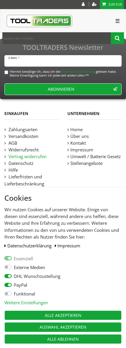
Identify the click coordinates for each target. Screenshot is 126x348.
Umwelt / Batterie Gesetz (95, 156)
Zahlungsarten (22, 129)
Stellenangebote (86, 163)
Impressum (68, 246)
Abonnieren (61, 89)
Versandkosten (22, 136)
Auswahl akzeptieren (63, 327)
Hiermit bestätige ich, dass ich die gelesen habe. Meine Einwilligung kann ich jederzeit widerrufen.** (63, 73)
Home (76, 129)
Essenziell (23, 259)
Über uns (79, 136)
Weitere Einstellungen (26, 303)
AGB (12, 143)
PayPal (20, 285)
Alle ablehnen (63, 339)
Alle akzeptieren (63, 315)
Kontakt (78, 143)
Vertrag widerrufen (27, 156)
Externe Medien (29, 267)
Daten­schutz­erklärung (30, 246)
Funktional (24, 294)
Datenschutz (20, 163)
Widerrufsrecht (23, 150)
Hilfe (12, 170)
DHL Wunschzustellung (37, 276)
